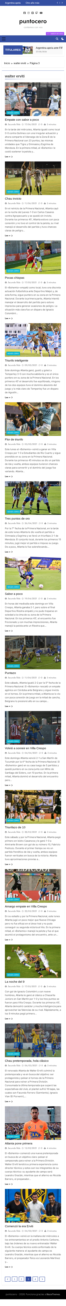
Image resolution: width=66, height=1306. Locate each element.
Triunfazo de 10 (15, 827)
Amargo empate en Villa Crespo (26, 906)
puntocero (33, 21)
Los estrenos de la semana (41, 3)
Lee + (7, 156)
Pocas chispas (14, 277)
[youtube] (41, 13)
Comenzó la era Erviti (19, 1226)
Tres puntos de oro (17, 518)
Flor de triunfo (14, 439)
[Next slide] (62, 3)
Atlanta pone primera (18, 1143)
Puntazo (10, 673)
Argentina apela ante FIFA (42, 47)
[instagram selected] (29, 13)
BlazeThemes (53, 1294)
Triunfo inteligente (16, 360)
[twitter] (33, 13)
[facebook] (25, 13)
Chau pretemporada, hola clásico (27, 1060)
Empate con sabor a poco (22, 119)
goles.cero (13, 112)
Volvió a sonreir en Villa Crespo (25, 748)
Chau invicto (13, 198)
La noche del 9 (15, 981)
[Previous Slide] (57, 3)
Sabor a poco (14, 593)
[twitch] (37, 13)
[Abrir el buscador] (57, 39)
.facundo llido (14, 124)
